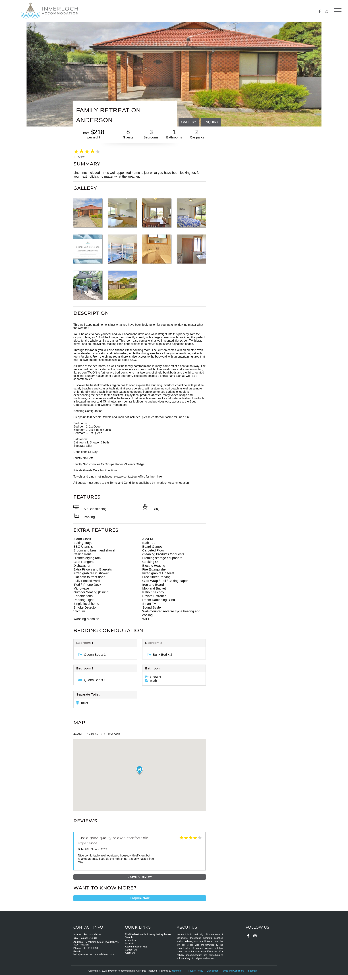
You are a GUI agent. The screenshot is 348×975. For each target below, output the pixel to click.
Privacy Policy (196, 970)
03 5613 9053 (91, 948)
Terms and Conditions (233, 970)
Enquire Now (140, 898)
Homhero (176, 970)
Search (128, 937)
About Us (130, 952)
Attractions (130, 940)
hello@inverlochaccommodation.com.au (94, 954)
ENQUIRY (211, 122)
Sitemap (252, 970)
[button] (139, 770)
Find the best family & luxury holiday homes (148, 934)
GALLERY (188, 122)
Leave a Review (140, 876)
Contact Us (131, 949)
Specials (129, 943)
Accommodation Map (136, 946)
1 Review (78, 156)
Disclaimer (213, 970)
